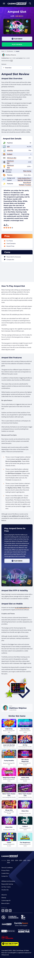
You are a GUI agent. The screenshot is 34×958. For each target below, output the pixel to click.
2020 (8, 862)
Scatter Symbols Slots (24, 178)
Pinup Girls (9, 810)
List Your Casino (6, 887)
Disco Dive (25, 811)
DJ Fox (25, 745)
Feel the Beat (25, 729)
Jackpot (9, 154)
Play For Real (17, 44)
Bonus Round (27, 182)
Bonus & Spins (5, 903)
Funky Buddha (9, 760)
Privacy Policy (5, 870)
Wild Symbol (27, 180)
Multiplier (22, 184)
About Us (4, 894)
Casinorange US (5, 900)
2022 (24, 860)
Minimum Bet (11, 158)
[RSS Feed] (2, 910)
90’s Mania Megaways (25, 760)
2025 (12, 860)
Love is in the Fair (9, 745)
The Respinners (25, 842)
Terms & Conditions (7, 867)
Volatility (10, 150)
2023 (20, 860)
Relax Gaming (27, 171)
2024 (16, 860)
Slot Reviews (10, 51)
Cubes (9, 842)
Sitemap (3, 897)
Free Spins (28, 184)
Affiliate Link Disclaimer (8, 881)
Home (2, 51)
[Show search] (30, 3)
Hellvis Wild (25, 777)
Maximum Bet (10, 162)
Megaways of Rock (9, 777)
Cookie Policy (5, 873)
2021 (28, 860)
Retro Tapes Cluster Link (9, 794)
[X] (6, 910)
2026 (8, 860)
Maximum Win (10, 166)
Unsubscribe (5, 889)
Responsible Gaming (7, 884)
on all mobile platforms (22, 607)
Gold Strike (9, 729)
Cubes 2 (25, 826)
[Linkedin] (10, 910)
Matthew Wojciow (11, 55)
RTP (8, 146)
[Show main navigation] (4, 3)
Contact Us (4, 876)
